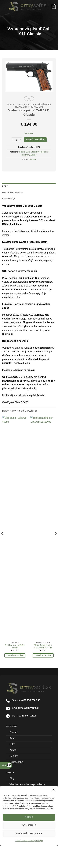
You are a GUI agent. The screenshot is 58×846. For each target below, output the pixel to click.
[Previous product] (31, 98)
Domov (10, 105)
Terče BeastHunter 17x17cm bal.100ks (43, 646)
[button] (53, 789)
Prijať (29, 817)
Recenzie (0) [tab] (8, 198)
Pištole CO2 (36, 107)
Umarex (32, 159)
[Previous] (2, 539)
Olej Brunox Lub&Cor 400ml (15, 646)
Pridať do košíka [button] (15, 655)
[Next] (55, 539)
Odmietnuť (29, 825)
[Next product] (26, 98)
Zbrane (21, 105)
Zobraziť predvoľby (29, 833)
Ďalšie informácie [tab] (12, 192)
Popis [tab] (5, 186)
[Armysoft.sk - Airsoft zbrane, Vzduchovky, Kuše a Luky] (28, 6)
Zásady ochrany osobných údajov (29, 841)
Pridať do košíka (35, 140)
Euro (6, 765)
